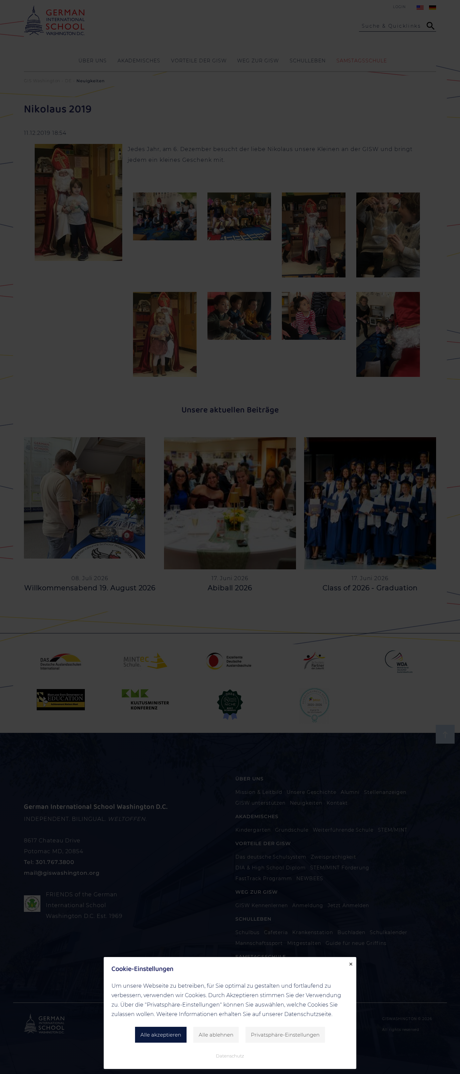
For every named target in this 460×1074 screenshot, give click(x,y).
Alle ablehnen (216, 1035)
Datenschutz (230, 1055)
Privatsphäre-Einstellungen (285, 1035)
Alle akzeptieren (160, 1035)
